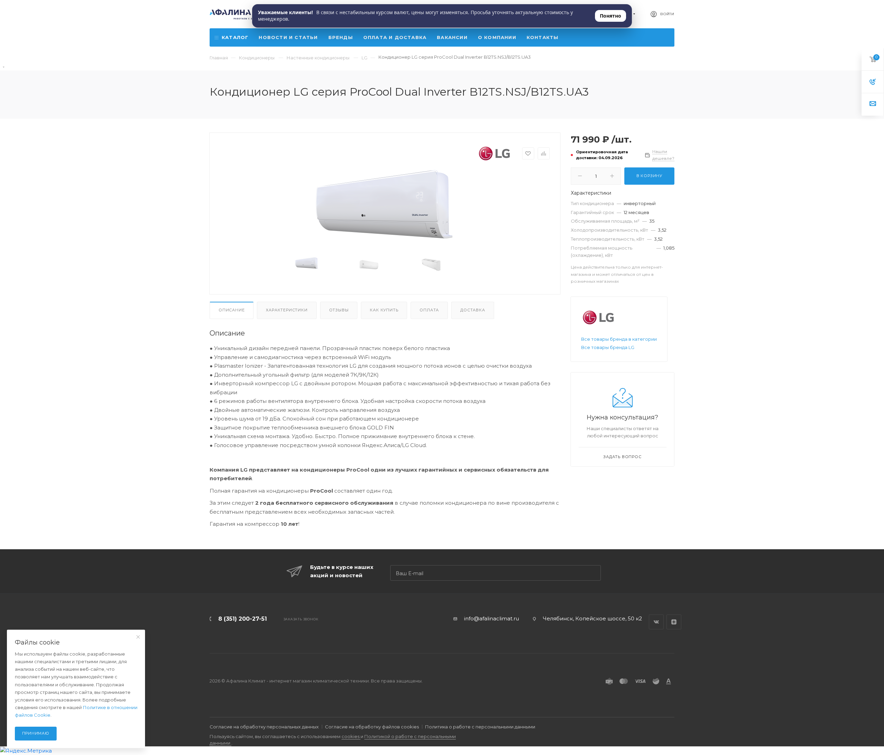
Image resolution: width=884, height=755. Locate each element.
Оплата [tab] (429, 310)
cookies (351, 736)
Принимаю (35, 733)
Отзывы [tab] (339, 310)
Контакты (543, 37)
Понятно (610, 15)
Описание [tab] (231, 310)
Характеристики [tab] (286, 310)
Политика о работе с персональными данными (480, 726)
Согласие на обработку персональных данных (264, 726)
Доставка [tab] (472, 310)
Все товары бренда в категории (619, 339)
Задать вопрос (622, 456)
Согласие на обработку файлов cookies (372, 726)
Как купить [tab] (384, 310)
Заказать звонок (301, 619)
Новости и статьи (288, 37)
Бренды (340, 37)
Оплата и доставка (394, 37)
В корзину (649, 175)
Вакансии (452, 37)
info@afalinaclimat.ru (491, 618)
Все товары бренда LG (607, 347)
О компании (497, 37)
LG (364, 57)
